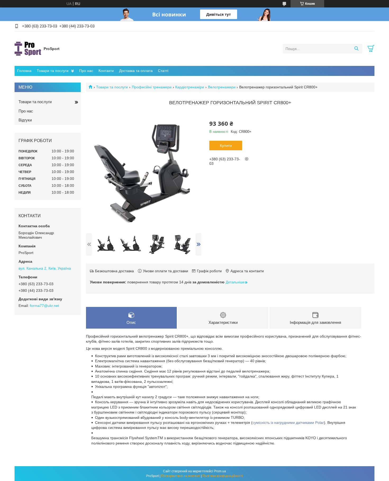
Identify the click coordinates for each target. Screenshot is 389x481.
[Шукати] (356, 48)
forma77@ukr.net (44, 305)
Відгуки (25, 120)
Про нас (86, 71)
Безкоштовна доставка (114, 271)
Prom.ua (220, 471)
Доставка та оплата (136, 71)
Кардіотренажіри (189, 87)
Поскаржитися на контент (180, 476)
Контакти (106, 71)
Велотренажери (222, 87)
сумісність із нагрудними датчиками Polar (288, 422)
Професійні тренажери (151, 87)
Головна (24, 71)
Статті (163, 71)
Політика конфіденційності (222, 476)
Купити (226, 145)
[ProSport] (28, 48)
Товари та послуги (53, 71)
